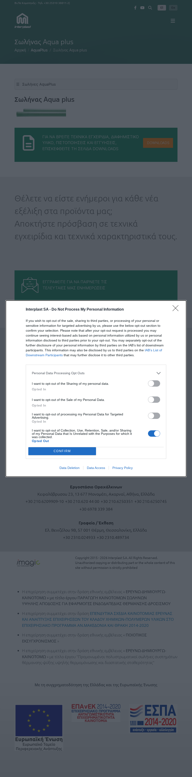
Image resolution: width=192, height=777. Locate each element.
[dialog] (96, 389)
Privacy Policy (122, 468)
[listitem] (96, 373)
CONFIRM (62, 451)
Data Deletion (69, 468)
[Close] (177, 309)
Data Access (96, 468)
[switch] (154, 383)
